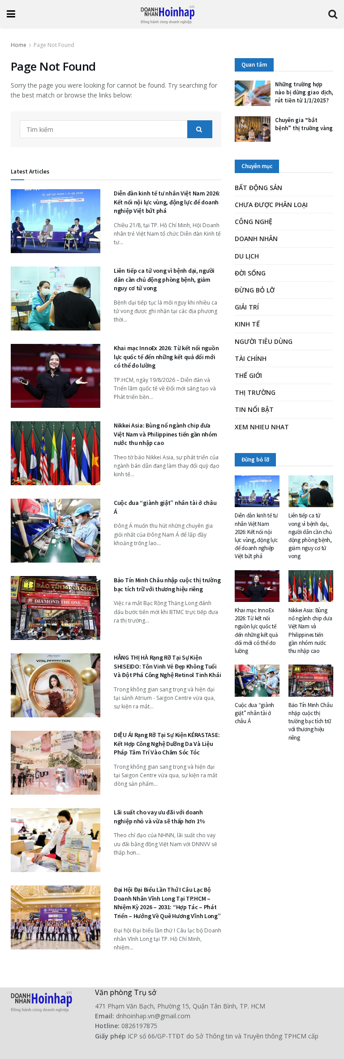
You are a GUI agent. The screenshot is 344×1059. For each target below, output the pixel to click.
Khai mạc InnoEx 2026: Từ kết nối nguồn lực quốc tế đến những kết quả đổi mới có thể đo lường (166, 356)
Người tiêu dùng (263, 341)
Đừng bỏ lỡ (255, 290)
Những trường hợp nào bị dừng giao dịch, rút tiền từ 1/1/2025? (304, 92)
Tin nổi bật (254, 409)
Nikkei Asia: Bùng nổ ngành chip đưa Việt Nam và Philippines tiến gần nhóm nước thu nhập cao (165, 434)
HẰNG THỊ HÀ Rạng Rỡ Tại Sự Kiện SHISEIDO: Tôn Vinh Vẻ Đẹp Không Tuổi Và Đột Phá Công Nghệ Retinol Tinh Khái (167, 666)
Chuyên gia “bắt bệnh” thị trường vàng (304, 124)
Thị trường (255, 392)
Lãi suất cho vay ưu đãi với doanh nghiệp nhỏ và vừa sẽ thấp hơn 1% (159, 816)
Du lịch (247, 256)
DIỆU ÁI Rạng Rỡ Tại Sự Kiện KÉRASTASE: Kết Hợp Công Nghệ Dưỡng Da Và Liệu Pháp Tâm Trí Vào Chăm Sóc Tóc (166, 743)
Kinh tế (247, 324)
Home (18, 45)
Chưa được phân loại (271, 204)
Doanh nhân (256, 238)
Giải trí (247, 307)
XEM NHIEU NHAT (262, 427)
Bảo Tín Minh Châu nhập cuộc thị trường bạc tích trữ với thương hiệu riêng (167, 584)
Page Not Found (54, 45)
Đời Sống (250, 273)
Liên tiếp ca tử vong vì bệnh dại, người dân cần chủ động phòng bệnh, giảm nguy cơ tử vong (164, 279)
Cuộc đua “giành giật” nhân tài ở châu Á (254, 713)
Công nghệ (253, 221)
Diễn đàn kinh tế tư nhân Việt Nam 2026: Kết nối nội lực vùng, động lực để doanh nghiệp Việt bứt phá (167, 202)
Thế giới (248, 375)
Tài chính (251, 358)
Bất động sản (258, 187)
